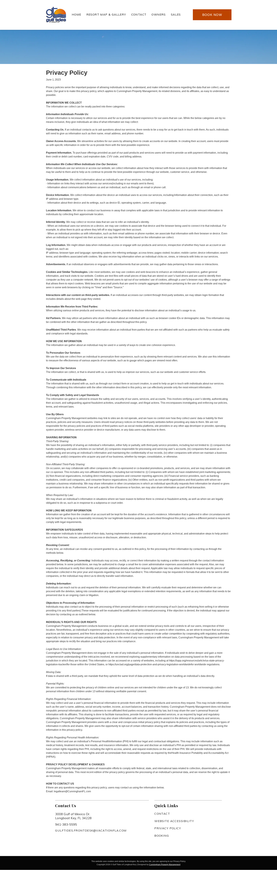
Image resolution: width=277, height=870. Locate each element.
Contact (139, 14)
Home (76, 14)
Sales (176, 14)
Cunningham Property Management (164, 864)
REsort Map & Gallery (106, 14)
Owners (158, 14)
